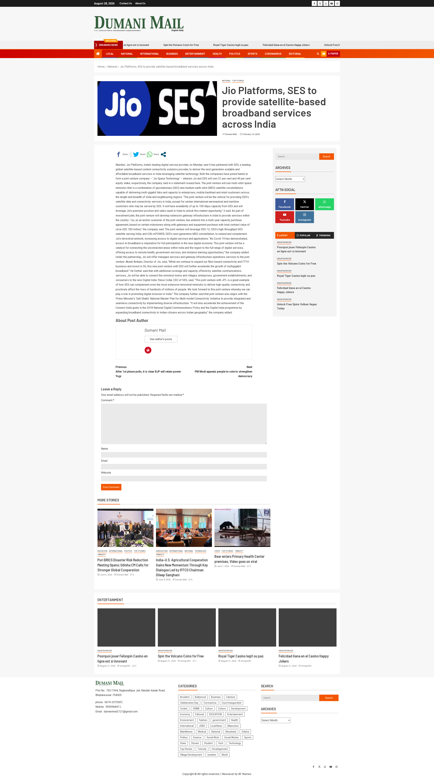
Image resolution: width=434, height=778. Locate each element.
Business (172, 53)
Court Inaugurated (231, 702)
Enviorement (187, 720)
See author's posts (161, 339)
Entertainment (195, 53)
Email (104, 460)
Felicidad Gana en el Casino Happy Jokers (269, 45)
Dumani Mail (231, 134)
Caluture (230, 697)
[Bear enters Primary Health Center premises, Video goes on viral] (242, 528)
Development (238, 708)
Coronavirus (273, 53)
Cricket (184, 708)
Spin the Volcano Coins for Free (164, 45)
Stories (195, 743)
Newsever (228, 774)
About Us (140, 3)
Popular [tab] (305, 235)
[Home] (98, 54)
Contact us (126, 3)
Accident (185, 697)
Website (106, 472)
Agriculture (162, 551)
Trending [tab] (324, 235)
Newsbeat (230, 731)
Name (104, 448)
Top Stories (238, 81)
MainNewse (186, 731)
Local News (216, 726)
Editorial (295, 53)
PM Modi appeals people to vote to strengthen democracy (223, 371)
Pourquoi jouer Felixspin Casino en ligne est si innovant (296, 249)
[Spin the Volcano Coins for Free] (187, 627)
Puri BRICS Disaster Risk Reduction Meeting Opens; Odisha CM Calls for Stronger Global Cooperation (123, 565)
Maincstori (233, 726)
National (127, 53)
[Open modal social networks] (163, 154)
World (225, 754)
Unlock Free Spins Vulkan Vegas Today (329, 45)
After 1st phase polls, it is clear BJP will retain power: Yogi (149, 371)
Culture (209, 708)
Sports (252, 53)
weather (211, 754)
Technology (200, 551)
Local (110, 53)
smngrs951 (125, 666)
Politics (234, 53)
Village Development (191, 754)
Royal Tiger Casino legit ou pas (214, 45)
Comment (107, 400)
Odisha (245, 731)
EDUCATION (102, 551)
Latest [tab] (283, 235)
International (149, 53)
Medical (202, 731)
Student (208, 743)
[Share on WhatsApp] (153, 154)
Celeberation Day (189, 702)
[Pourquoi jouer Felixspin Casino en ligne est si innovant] (126, 627)
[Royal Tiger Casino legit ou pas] (247, 627)
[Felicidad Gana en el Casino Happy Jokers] (308, 627)
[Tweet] (139, 154)
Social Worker (231, 737)
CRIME (196, 708)
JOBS (202, 726)
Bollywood (200, 697)
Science (197, 737)
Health (217, 53)
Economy (185, 714)
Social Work (213, 737)
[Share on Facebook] (122, 154)
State (217, 551)
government (219, 720)
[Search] (318, 54)
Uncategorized (284, 242)
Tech (220, 743)
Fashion (203, 720)
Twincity (101, 555)
